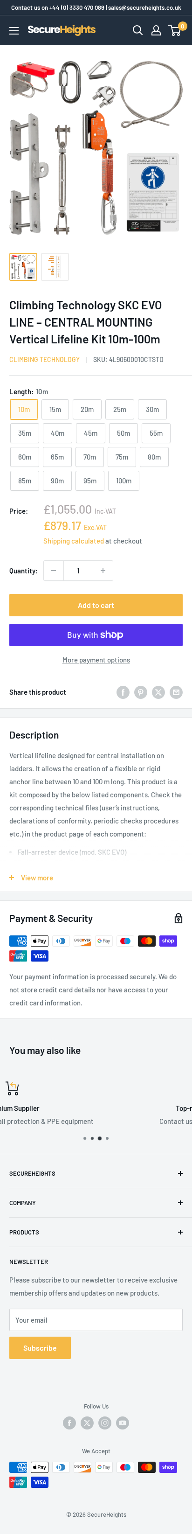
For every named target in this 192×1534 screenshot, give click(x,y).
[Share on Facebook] (123, 692)
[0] (175, 30)
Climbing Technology (44, 359)
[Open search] (138, 30)
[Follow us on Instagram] (104, 1422)
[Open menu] (14, 31)
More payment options (96, 659)
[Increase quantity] (103, 570)
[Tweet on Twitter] (158, 692)
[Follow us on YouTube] (122, 1422)
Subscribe (40, 1347)
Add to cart (96, 604)
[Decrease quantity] (53, 570)
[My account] (156, 30)
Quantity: (23, 570)
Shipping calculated (73, 541)
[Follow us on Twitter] (87, 1422)
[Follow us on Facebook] (69, 1422)
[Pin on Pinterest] (140, 692)
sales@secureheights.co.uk (144, 7)
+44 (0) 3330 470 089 (76, 7)
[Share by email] (176, 692)
